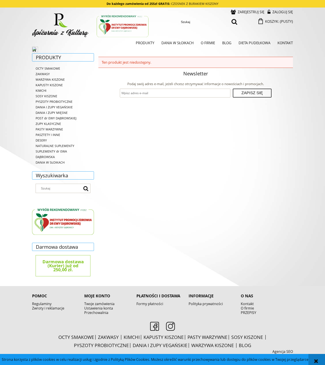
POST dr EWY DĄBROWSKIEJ (56, 118)
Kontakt (247, 303)
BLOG (245, 345)
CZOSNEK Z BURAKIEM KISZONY (194, 4)
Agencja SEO (282, 352)
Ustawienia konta (98, 308)
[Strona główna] (90, 25)
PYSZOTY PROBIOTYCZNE (54, 101)
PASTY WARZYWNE (49, 129)
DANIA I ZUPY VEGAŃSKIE (54, 107)
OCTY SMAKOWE (48, 68)
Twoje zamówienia (99, 303)
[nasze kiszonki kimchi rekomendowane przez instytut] (63, 220)
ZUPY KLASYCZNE (48, 124)
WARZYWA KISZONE (50, 79)
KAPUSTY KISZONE (49, 85)
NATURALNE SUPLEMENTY (55, 146)
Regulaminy (42, 303)
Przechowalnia (96, 312)
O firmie (247, 308)
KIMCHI (41, 90)
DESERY (41, 140)
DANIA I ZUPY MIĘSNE (52, 113)
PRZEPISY (248, 312)
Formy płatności (149, 303)
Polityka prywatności (206, 303)
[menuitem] (145, 43)
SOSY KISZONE (46, 96)
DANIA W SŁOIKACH (50, 162)
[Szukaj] (234, 22)
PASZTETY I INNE (48, 135)
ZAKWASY (43, 74)
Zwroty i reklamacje (48, 308)
